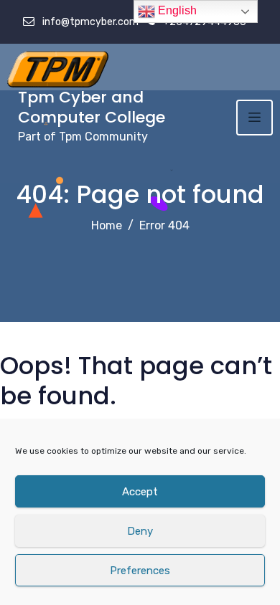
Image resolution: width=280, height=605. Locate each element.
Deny (140, 531)
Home (106, 225)
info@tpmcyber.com (89, 22)
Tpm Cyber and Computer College (91, 107)
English (176, 10)
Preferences (140, 570)
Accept (140, 491)
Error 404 (164, 225)
